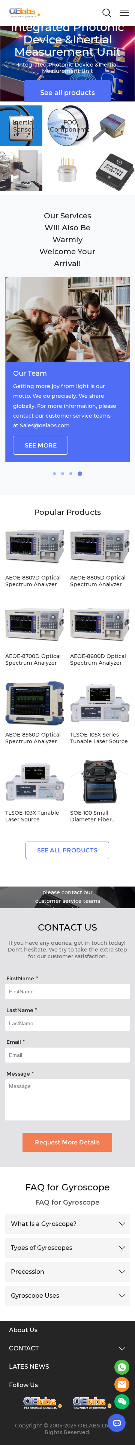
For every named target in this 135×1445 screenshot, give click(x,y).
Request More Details (67, 1142)
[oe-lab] (92, 1403)
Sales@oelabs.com (45, 425)
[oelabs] (121, 1384)
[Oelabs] (43, 1403)
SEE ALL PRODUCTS (67, 850)
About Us (23, 1330)
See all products (67, 93)
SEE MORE (41, 445)
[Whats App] (121, 1367)
